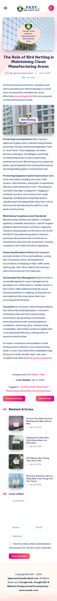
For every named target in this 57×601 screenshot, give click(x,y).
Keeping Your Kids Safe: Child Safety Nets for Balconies (37, 440)
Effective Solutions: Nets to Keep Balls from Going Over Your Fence (39, 478)
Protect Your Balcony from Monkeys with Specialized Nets (39, 421)
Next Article (45, 398)
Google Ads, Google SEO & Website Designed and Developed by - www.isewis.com (28, 586)
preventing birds (23, 96)
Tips (42, 374)
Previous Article (14, 398)
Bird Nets (33, 374)
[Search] (51, 8)
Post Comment (19, 556)
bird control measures (39, 358)
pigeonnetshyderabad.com (23, 578)
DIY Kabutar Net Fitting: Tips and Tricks (38, 459)
